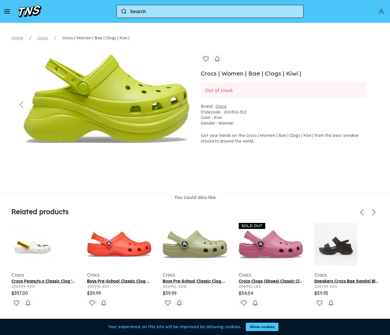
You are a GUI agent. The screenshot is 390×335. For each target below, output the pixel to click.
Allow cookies (262, 327)
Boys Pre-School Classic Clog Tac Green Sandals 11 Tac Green (226, 281)
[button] (7, 11)
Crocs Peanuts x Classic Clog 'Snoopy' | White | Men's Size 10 (72, 281)
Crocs (42, 37)
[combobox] (210, 11)
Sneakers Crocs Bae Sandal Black (348, 281)
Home (17, 37)
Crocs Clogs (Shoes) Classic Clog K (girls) (280, 281)
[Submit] (123, 11)
